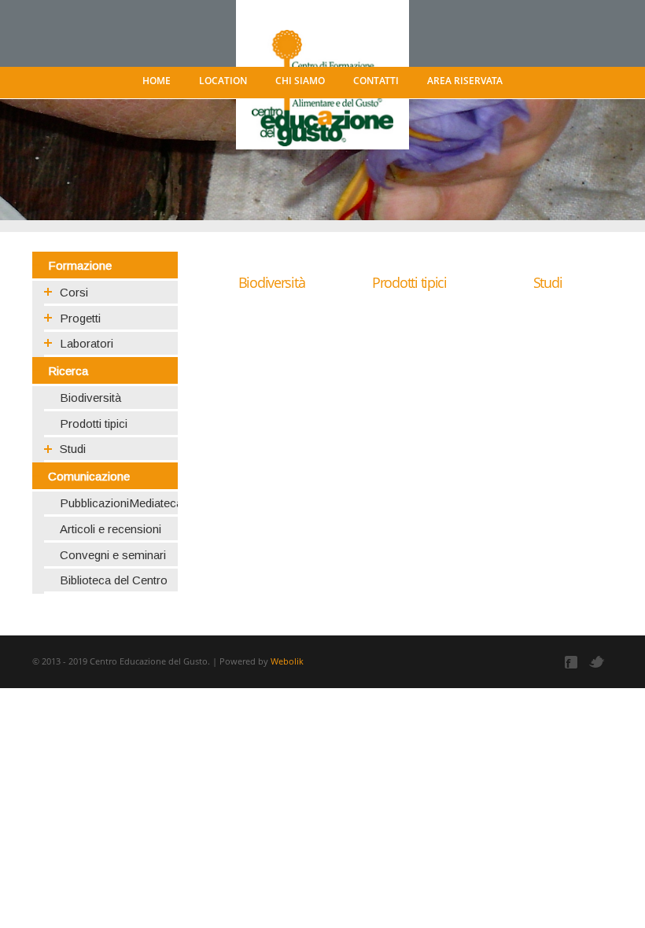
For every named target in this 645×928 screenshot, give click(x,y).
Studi (547, 282)
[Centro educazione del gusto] (322, 61)
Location (223, 80)
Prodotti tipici (409, 282)
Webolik (287, 661)
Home (156, 80)
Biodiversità (271, 282)
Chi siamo (300, 80)
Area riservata (465, 80)
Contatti (376, 80)
